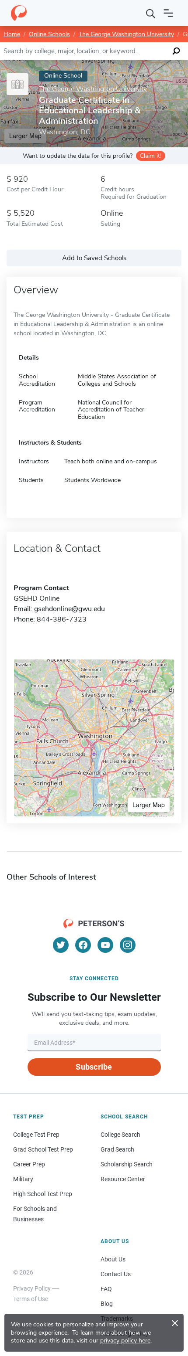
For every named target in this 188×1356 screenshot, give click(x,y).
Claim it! (150, 156)
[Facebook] (83, 945)
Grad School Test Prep (43, 1149)
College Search (120, 1134)
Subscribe (94, 1066)
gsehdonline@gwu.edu (69, 609)
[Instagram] (128, 945)
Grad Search (117, 1149)
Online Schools (49, 34)
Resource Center (123, 1179)
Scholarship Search (127, 1164)
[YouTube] (105, 945)
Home (11, 34)
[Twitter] (61, 945)
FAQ (106, 1288)
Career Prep (29, 1164)
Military (23, 1179)
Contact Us (116, 1274)
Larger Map (148, 804)
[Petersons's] (19, 13)
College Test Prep (36, 1134)
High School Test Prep (42, 1193)
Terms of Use (30, 1298)
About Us (113, 1259)
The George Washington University (126, 34)
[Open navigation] (168, 13)
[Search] (151, 13)
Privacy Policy (32, 1288)
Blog (107, 1303)
